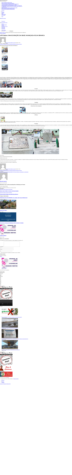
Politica (3, 27)
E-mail (1, 249)
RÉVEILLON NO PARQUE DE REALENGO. (8, 9)
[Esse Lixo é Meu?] (8, 208)
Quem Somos (4, 24)
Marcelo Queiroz (8, 42)
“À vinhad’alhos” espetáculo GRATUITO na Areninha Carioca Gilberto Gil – (12, 6)
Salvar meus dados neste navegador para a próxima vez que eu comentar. (10, 252)
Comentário (2, 246)
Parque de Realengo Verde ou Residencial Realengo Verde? (12, 317)
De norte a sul (5, 26)
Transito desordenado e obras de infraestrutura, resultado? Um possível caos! (12, 5)
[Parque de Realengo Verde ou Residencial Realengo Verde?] (10, 316)
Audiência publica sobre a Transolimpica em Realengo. (11, 349)
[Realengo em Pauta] (3, 18)
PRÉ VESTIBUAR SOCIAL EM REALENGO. (8, 8)
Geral (3, 25)
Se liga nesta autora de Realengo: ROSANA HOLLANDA (9, 7)
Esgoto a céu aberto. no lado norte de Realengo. (8, 3)
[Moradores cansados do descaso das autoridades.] (10, 327)
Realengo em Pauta (15, 378)
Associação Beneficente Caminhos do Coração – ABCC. (9, 4)
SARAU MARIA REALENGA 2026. (7, 2)
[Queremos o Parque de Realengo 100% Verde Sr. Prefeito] (8, 221)
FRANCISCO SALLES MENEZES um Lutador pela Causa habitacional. (13, 197)
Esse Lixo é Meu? (3, 210)
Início (1, 32)
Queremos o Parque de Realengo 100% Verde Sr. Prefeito (11, 222)
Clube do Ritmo (3, 235)
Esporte (3, 28)
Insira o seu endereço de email (4, 187)
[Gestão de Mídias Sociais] (3, 22)
